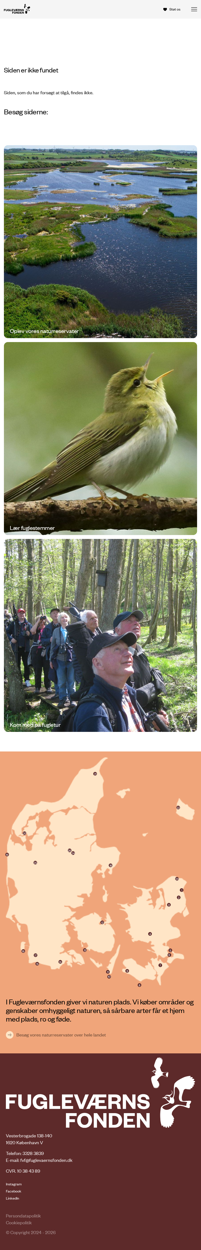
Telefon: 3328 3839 (25, 1153)
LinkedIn (12, 1198)
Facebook (13, 1191)
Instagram (14, 1183)
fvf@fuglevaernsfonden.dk (46, 1160)
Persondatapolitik (23, 1216)
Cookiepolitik (19, 1222)
